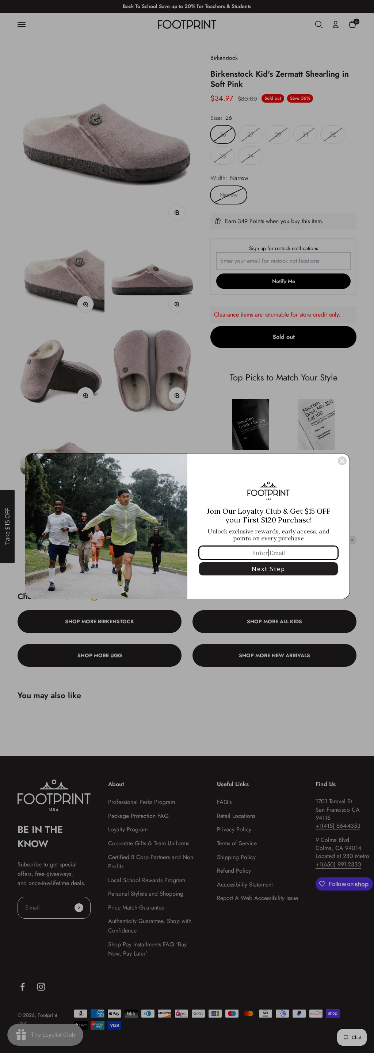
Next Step (268, 569)
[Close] (342, 460)
